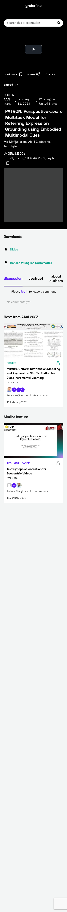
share (31, 74)
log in (24, 291)
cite (47, 74)
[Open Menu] (6, 6)
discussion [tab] (13, 278)
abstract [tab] (35, 278)
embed (8, 84)
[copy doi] (9, 163)
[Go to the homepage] (33, 6)
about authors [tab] (56, 278)
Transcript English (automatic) (31, 262)
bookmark (10, 74)
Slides (14, 249)
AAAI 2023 (29, 316)
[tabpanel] (33, 297)
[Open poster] (10, 38)
